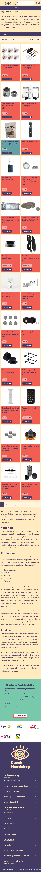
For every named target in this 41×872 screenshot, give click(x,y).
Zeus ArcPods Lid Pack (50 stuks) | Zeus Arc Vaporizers (9, 486)
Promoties (20, 845)
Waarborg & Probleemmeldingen (20, 797)
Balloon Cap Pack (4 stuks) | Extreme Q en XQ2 (29, 372)
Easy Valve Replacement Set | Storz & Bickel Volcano (10, 67)
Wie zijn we (20, 818)
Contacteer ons (20, 823)
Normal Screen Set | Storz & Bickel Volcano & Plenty (10, 334)
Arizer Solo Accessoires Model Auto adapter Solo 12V (30, 258)
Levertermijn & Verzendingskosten (20, 786)
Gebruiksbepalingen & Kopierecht (20, 856)
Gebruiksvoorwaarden (20, 829)
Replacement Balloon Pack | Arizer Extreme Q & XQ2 (10, 220)
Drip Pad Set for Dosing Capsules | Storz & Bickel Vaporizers (10, 448)
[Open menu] (2, 3)
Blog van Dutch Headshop (20, 850)
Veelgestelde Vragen (20, 791)
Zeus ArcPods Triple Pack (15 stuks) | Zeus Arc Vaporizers (30, 296)
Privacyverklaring (20, 834)
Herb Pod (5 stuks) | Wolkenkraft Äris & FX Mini (9, 106)
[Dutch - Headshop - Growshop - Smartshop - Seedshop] (10, 3)
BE (8, 870)
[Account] (36, 3)
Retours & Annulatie (20, 802)
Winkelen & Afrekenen (20, 781)
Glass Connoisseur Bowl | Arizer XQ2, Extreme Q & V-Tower (10, 410)
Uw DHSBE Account (20, 813)
